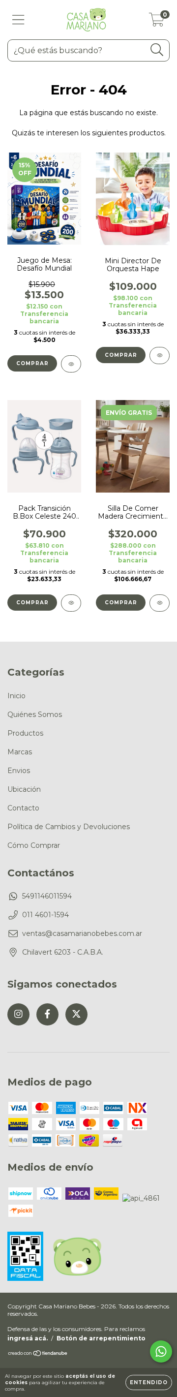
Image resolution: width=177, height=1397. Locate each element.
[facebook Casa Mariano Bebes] (47, 1014)
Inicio (16, 695)
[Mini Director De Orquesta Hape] (159, 355)
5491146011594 (47, 896)
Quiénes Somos (34, 714)
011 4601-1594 (45, 914)
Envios (18, 770)
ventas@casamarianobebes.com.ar (82, 933)
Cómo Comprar (33, 845)
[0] (156, 22)
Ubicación (24, 789)
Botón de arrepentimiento (101, 1338)
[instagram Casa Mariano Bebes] (18, 1014)
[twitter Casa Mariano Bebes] (76, 1014)
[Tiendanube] (38, 1354)
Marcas (19, 751)
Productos (25, 733)
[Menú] (18, 19)
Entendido (149, 1382)
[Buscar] (157, 50)
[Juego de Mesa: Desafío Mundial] (71, 364)
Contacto (23, 808)
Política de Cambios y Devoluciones (68, 826)
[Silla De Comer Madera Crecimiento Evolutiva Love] (159, 603)
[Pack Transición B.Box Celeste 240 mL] (71, 603)
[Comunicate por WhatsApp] (161, 1351)
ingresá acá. (27, 1338)
